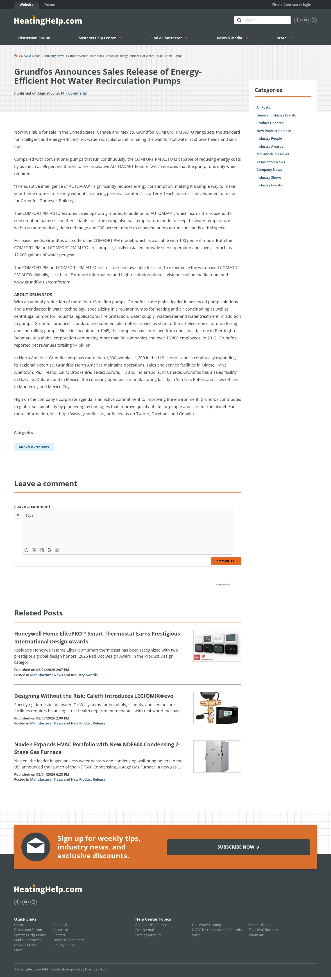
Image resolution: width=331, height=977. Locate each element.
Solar (196, 935)
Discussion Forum (34, 37)
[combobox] (262, 20)
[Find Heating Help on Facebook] (297, 20)
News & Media (229, 37)
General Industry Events (276, 115)
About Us (60, 924)
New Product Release (88, 723)
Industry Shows (268, 177)
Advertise (60, 929)
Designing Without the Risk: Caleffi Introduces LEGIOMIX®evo (93, 695)
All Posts (263, 107)
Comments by (223, 585)
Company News (269, 169)
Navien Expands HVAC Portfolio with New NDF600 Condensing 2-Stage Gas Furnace (97, 748)
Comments (77, 93)
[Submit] (239, 20)
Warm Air (256, 935)
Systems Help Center (97, 37)
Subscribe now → (239, 847)
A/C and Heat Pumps (151, 924)
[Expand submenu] (121, 38)
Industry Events (269, 185)
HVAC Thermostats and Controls (217, 929)
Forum (49, 4)
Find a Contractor (166, 37)
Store (281, 37)
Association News (270, 162)
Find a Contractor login (291, 4)
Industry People (269, 138)
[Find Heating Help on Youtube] (305, 20)
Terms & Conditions (68, 940)
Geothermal (144, 929)
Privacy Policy (64, 945)
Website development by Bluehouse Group (79, 969)
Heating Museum (148, 935)
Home (19, 924)
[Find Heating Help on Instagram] (314, 20)
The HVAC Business (264, 929)
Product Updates (269, 123)
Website (27, 4)
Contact (59, 935)
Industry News (54, 56)
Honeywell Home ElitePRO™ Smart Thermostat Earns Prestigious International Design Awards (97, 637)
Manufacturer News (46, 675)
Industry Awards (84, 675)
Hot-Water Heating (206, 924)
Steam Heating (260, 924)
